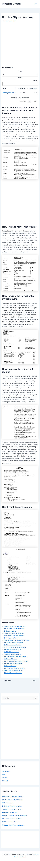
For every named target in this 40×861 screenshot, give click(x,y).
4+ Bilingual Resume (10, 659)
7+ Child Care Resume (11, 652)
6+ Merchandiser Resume (12, 645)
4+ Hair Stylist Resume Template (14, 626)
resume (4, 777)
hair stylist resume (9, 93)
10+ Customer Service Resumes (14, 668)
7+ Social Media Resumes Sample (15, 647)
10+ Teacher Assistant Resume (14, 629)
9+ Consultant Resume (11, 638)
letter (3, 774)
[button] (15, 88)
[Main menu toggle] (36, 4)
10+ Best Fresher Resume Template (15, 657)
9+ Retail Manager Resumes (13, 670)
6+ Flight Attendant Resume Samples (16, 640)
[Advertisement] (20, 43)
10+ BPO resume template (12, 649)
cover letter (6, 771)
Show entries (20, 74)
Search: (35, 80)
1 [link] (29, 101)
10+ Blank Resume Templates (13, 643)
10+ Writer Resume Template (13, 663)
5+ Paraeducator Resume (12, 654)
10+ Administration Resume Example (16, 661)
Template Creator (11, 3)
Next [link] (34, 101)
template (5, 781)
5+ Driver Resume (10, 631)
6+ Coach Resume (10, 666)
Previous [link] (23, 101)
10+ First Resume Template (13, 673)
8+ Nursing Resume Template (13, 633)
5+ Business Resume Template (14, 636)
